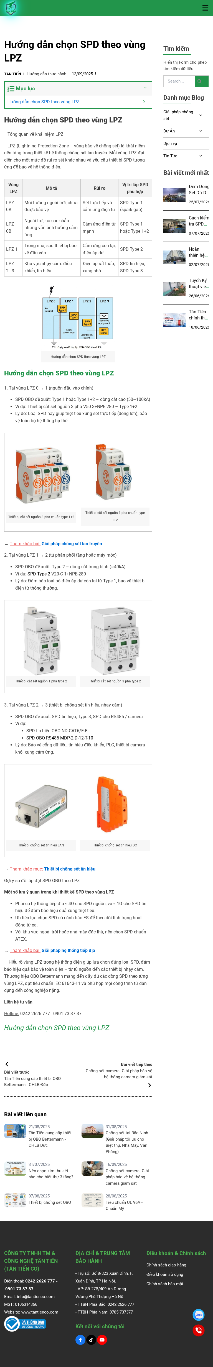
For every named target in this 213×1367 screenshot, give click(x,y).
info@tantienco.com (36, 1296)
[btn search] (202, 81)
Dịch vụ (170, 143)
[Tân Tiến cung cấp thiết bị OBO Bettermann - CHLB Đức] (15, 1139)
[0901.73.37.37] (198, 1315)
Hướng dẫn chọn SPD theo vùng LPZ (43, 101)
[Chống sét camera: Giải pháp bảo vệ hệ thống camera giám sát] (93, 1173)
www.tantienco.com (39, 1312)
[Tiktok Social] (91, 1340)
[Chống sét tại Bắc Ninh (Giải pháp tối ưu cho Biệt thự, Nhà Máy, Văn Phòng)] (93, 1139)
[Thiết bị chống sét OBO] (15, 1202)
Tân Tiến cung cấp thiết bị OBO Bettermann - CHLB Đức (50, 1139)
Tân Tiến (12, 74)
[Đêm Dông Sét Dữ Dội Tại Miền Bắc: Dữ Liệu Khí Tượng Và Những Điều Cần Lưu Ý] (174, 195)
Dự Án (169, 131)
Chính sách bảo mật (164, 1283)
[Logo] (11, 8)
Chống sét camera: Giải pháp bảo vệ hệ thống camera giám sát (127, 1177)
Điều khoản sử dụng (164, 1274)
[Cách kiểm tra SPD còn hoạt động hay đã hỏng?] (174, 226)
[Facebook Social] (80, 1340)
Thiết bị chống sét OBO (50, 1202)
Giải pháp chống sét (178, 115)
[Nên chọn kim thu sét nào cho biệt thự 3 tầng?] (15, 1173)
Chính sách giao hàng (166, 1265)
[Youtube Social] (102, 1340)
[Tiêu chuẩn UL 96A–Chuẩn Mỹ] (93, 1202)
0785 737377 (121, 1312)
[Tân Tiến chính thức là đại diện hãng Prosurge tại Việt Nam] (174, 320)
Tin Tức (170, 155)
